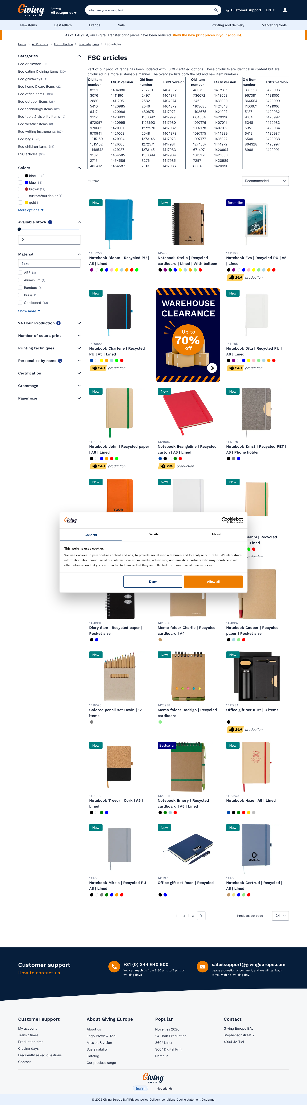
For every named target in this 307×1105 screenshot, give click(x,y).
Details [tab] (153, 534)
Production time (30, 1042)
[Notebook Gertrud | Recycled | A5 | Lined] (257, 849)
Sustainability (97, 1049)
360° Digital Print (169, 1049)
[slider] (19, 229)
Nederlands (165, 1088)
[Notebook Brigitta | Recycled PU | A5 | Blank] (120, 503)
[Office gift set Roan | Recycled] (188, 849)
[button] (79, 56)
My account (27, 1028)
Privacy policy (138, 1099)
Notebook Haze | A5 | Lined (251, 800)
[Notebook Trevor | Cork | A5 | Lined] (120, 767)
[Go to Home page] (31, 10)
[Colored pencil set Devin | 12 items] (120, 676)
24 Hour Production (170, 1036)
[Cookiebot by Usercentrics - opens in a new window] (224, 520)
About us (94, 1029)
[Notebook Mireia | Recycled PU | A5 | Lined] (120, 849)
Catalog (93, 1056)
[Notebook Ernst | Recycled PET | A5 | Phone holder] (257, 413)
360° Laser (164, 1043)
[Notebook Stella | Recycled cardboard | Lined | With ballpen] (188, 224)
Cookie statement (188, 1099)
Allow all (213, 581)
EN (268, 10)
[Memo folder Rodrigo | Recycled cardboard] (188, 676)
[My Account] (285, 10)
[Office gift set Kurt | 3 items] (257, 676)
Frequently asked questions (40, 1055)
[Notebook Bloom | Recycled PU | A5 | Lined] (120, 224)
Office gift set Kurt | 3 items (252, 710)
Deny (153, 581)
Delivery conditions (162, 1099)
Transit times (28, 1035)
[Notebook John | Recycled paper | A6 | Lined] (120, 413)
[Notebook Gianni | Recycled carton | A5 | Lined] (257, 503)
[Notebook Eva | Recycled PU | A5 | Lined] (257, 224)
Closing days (28, 1048)
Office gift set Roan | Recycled (186, 882)
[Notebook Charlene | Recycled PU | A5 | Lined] (120, 315)
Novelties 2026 (167, 1029)
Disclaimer (209, 1099)
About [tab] (216, 534)
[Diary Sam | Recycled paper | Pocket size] (120, 594)
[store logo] (153, 1078)
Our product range (101, 1063)
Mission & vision (99, 1043)
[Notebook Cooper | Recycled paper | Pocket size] (257, 594)
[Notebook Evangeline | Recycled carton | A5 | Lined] (188, 413)
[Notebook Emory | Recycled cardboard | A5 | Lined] (188, 767)
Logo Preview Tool (101, 1036)
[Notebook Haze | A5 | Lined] (257, 767)
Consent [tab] (91, 534)
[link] (169, 915)
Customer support (245, 10)
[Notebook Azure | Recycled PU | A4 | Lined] (188, 503)
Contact (24, 1062)
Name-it (161, 1056)
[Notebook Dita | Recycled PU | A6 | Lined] (257, 315)
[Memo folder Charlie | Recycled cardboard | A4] (188, 594)
